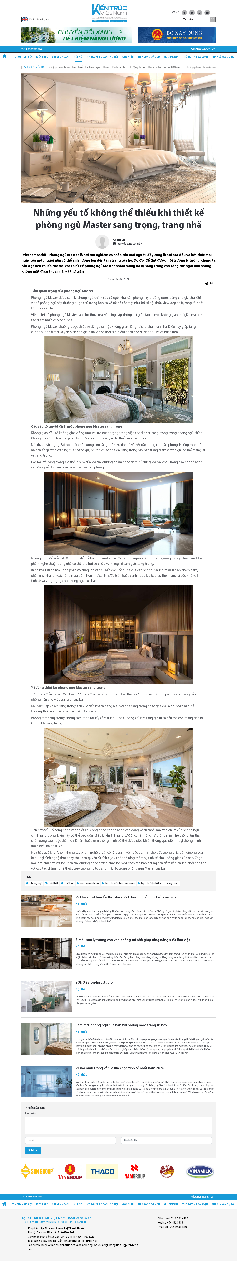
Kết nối (78, 57)
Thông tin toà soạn (195, 57)
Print (212, 283)
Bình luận (30, 1113)
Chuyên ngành (61, 57)
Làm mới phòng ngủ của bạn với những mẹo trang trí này (121, 1025)
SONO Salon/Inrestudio (94, 983)
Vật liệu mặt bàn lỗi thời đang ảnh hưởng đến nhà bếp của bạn (126, 897)
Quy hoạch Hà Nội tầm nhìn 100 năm (118, 67)
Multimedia (171, 57)
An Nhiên (119, 239)
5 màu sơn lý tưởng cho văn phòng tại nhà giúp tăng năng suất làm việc (133, 940)
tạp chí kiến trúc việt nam (120, 883)
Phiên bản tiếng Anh (39, 19)
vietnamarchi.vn (89, 883)
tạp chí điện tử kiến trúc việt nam (160, 883)
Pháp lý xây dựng (223, 57)
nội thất (53, 883)
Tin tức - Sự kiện (22, 57)
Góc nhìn (128, 57)
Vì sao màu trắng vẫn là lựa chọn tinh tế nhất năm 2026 (120, 1068)
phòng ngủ (35, 883)
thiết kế (69, 883)
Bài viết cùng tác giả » (129, 244)
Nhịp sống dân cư (148, 57)
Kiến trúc (42, 57)
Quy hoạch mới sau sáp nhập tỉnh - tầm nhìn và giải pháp (189, 67)
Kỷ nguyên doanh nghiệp (102, 57)
